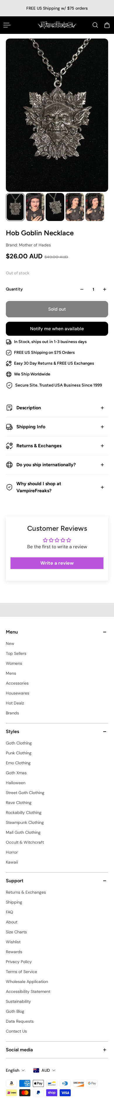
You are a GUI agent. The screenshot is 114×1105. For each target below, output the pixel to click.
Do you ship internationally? (46, 464)
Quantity (14, 289)
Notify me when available (57, 329)
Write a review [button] (57, 563)
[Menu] (7, 25)
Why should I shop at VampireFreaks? (38, 487)
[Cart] (107, 25)
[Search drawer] (95, 25)
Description (28, 407)
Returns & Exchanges (38, 445)
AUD (46, 1070)
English (12, 1070)
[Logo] (57, 25)
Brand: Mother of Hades (28, 245)
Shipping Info (30, 426)
